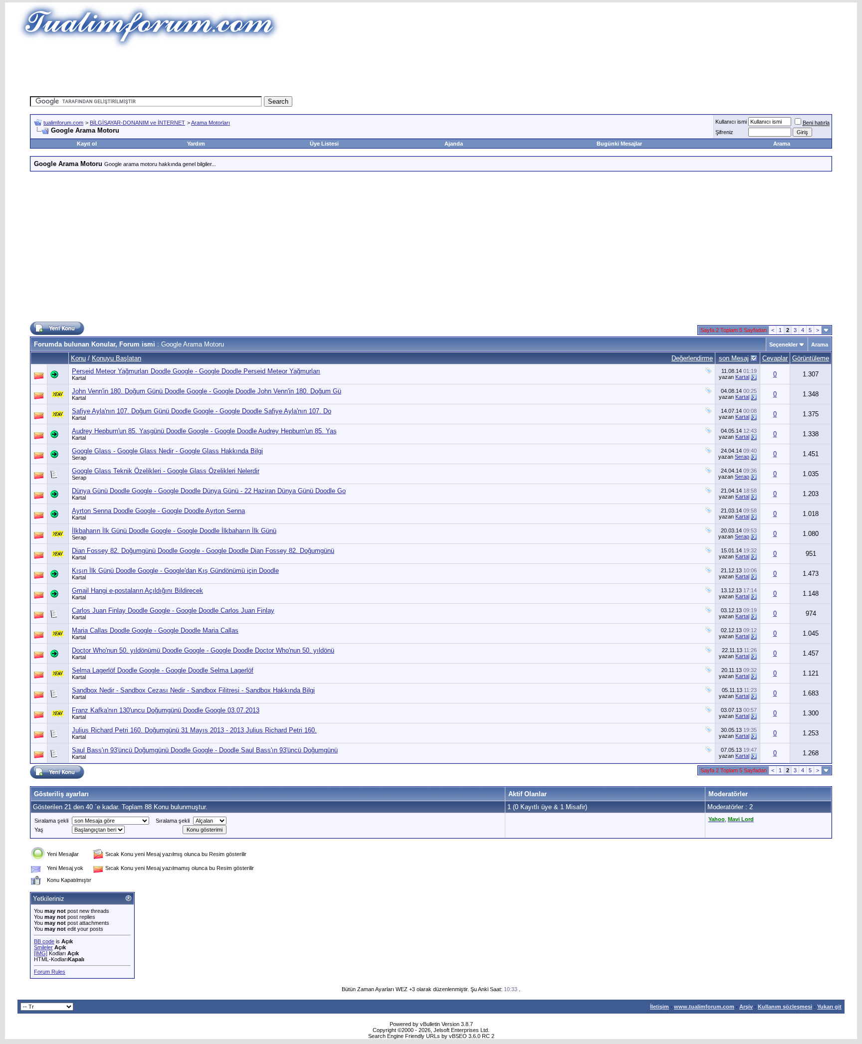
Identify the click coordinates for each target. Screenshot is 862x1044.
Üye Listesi (324, 144)
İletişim (659, 1007)
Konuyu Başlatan (116, 358)
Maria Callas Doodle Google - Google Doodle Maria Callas (155, 630)
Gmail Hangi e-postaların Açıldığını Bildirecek (137, 590)
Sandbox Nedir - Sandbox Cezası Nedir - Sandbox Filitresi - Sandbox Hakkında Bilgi (193, 690)
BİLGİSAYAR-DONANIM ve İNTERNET (137, 123)
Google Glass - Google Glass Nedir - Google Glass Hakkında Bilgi (167, 451)
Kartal (79, 378)
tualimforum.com (63, 123)
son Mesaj (734, 358)
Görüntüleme (810, 358)
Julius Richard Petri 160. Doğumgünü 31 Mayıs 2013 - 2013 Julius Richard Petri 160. (194, 730)
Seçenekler (783, 345)
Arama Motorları (210, 123)
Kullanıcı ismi (731, 122)
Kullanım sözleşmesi (785, 1007)
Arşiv (746, 1007)
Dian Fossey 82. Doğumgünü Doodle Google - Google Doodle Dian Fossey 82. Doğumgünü (203, 550)
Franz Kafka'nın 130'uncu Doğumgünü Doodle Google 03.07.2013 (165, 710)
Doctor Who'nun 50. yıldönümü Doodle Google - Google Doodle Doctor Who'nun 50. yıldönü (203, 650)
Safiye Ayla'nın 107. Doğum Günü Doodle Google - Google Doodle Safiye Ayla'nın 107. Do (201, 411)
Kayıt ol (87, 144)
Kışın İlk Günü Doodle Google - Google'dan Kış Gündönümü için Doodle (175, 570)
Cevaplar (775, 358)
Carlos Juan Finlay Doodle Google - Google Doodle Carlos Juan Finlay (173, 610)
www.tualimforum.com (704, 1007)
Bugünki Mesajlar (619, 144)
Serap (79, 458)
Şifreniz (724, 132)
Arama (781, 144)
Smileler (43, 947)
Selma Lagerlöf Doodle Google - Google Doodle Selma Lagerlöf (162, 670)
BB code (44, 941)
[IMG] (40, 953)
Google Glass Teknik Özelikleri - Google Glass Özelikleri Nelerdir (165, 471)
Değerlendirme (692, 358)
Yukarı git (829, 1007)
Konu (78, 358)
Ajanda (453, 144)
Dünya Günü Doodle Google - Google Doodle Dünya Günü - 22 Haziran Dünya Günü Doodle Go (209, 491)
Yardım (196, 144)
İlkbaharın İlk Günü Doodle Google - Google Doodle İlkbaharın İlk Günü (174, 530)
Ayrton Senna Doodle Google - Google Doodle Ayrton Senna (158, 511)
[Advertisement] (248, 72)
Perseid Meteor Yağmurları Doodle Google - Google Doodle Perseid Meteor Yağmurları (196, 371)
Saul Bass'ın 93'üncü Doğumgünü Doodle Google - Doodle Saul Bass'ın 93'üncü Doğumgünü (205, 750)
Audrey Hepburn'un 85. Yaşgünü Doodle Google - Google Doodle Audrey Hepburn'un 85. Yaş (204, 431)
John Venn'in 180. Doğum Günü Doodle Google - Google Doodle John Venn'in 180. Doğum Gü (206, 391)
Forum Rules (49, 972)
